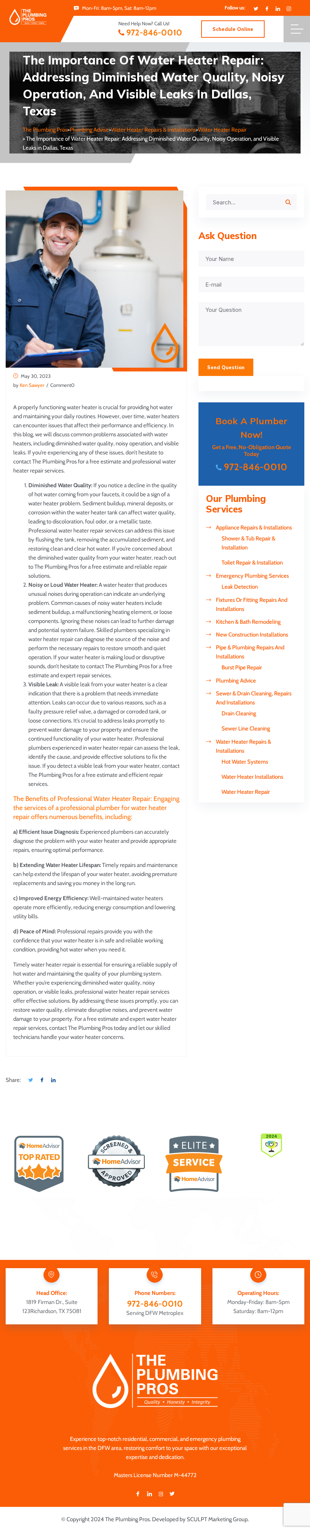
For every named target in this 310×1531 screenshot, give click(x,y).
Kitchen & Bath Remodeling (248, 621)
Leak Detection (240, 586)
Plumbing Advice (236, 680)
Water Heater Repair (246, 792)
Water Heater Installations (252, 776)
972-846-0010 (154, 33)
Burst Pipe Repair (242, 667)
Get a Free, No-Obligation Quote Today (251, 443)
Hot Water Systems (245, 761)
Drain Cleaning (239, 713)
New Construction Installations (252, 634)
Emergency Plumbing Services (252, 575)
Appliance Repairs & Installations (254, 527)
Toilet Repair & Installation (252, 562)
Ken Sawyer (32, 385)
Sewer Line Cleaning (246, 728)
